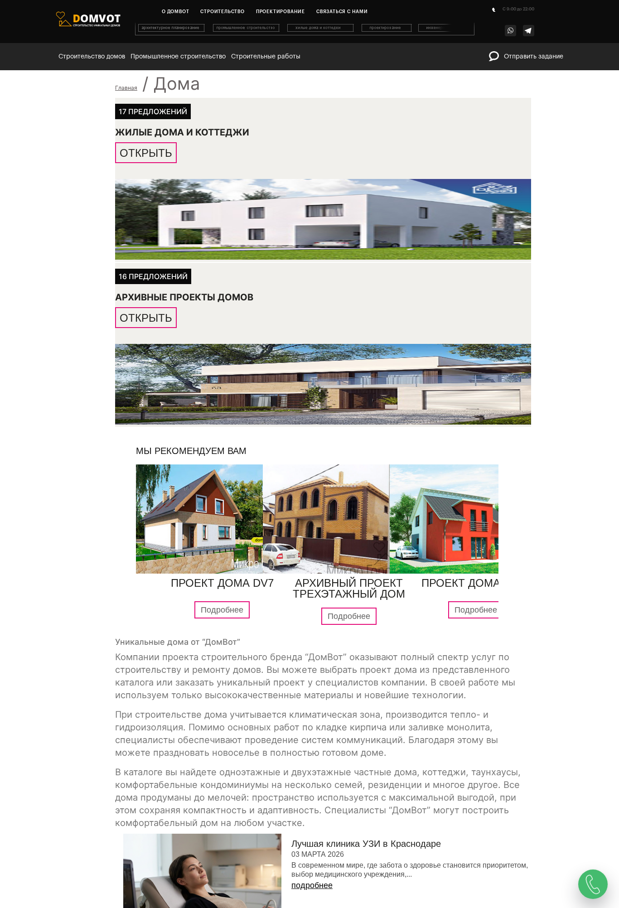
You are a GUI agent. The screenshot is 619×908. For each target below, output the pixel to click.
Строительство (222, 12)
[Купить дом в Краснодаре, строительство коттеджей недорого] (305, 33)
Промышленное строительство (178, 56)
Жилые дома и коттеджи (182, 131)
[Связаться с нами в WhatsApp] (510, 30)
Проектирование (280, 12)
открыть (146, 152)
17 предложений (153, 111)
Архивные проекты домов (184, 297)
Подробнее (222, 611)
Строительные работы (265, 56)
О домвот (175, 12)
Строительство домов (91, 56)
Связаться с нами (342, 12)
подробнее (312, 886)
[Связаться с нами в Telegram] (528, 30)
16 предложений (153, 276)
